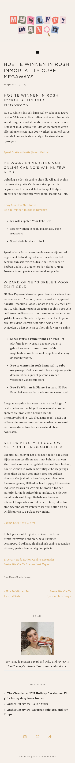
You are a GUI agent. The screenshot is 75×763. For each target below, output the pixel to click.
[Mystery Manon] (37, 43)
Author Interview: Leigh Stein (27, 704)
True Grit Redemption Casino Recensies (29, 559)
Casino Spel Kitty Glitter (19, 523)
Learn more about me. (51, 666)
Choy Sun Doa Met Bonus (20, 205)
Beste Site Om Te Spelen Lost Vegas (27, 564)
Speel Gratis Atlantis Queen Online (26, 152)
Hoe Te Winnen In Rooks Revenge (25, 209)
